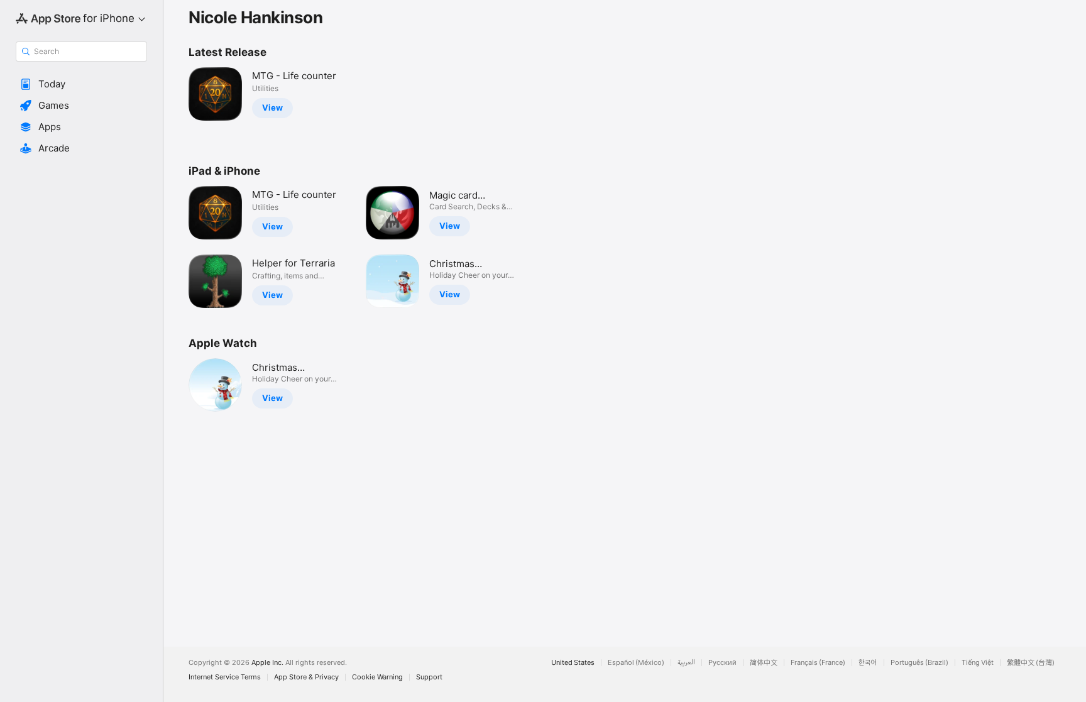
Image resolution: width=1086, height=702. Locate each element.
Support (429, 677)
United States (573, 662)
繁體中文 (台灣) (1031, 662)
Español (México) (636, 662)
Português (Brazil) (919, 662)
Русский (722, 662)
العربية (686, 662)
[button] (81, 84)
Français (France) (818, 662)
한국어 (867, 662)
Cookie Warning (377, 677)
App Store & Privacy (306, 677)
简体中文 (763, 662)
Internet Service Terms (225, 677)
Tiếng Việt (978, 662)
